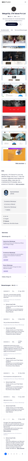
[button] (14, 41)
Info (12, 30)
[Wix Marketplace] (6, 2)
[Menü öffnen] (25, 2)
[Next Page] (25, 454)
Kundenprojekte (5, 30)
